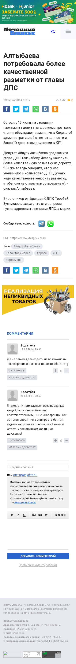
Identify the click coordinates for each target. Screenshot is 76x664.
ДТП (56, 253)
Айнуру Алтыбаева (27, 246)
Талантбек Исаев (18, 253)
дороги (42, 253)
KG (52, 32)
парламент (14, 259)
